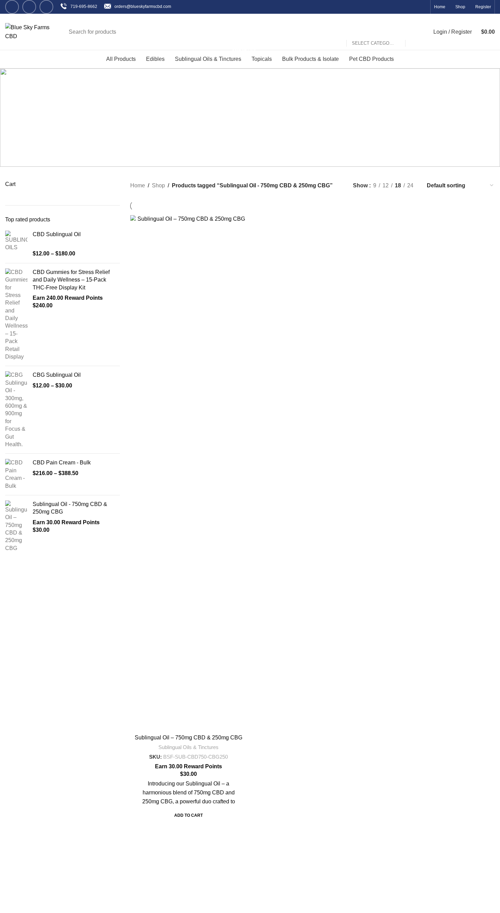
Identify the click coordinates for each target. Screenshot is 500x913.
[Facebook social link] (12, 7)
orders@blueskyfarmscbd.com (142, 6)
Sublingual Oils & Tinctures (188, 747)
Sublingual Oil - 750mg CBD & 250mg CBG (70, 508)
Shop (158, 185)
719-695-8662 (83, 6)
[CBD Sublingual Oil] (16, 244)
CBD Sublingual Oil (57, 234)
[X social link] (29, 7)
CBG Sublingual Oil (57, 375)
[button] (188, 816)
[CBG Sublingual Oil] (16, 409)
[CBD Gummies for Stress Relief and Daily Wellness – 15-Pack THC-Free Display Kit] (16, 314)
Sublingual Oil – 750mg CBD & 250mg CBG (188, 737)
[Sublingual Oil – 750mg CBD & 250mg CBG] (188, 473)
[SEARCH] (413, 32)
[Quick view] (234, 816)
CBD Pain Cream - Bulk (62, 462)
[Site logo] (28, 31)
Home (137, 185)
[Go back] (16, 103)
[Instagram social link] (46, 7)
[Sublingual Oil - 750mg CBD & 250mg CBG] (16, 526)
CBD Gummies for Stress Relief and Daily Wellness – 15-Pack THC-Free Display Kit (71, 279)
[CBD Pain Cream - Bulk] (16, 474)
